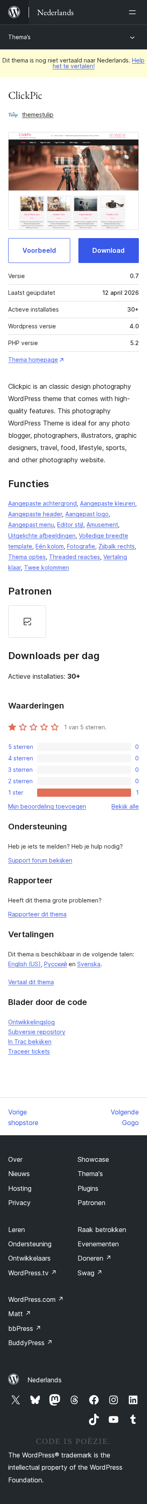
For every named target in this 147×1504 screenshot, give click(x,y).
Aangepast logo (87, 513)
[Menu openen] (134, 12)
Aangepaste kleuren (107, 503)
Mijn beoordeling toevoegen (47, 806)
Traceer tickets (29, 1051)
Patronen (91, 1203)
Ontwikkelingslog (31, 1021)
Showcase (93, 1159)
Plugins (88, 1188)
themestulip (37, 114)
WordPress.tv (32, 1273)
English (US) (24, 963)
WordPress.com (36, 1299)
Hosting (19, 1188)
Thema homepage (33, 359)
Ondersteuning (29, 1244)
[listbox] (73, 621)
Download (108, 250)
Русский (55, 963)
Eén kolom (50, 546)
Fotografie (81, 546)
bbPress (24, 1328)
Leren (16, 1229)
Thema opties (27, 556)
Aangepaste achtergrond (42, 503)
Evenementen (98, 1244)
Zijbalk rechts (116, 546)
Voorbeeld (39, 250)
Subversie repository (36, 1031)
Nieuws (19, 1174)
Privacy (19, 1203)
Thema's (90, 1174)
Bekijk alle (125, 806)
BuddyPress (30, 1343)
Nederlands (44, 1380)
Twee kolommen (46, 567)
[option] (27, 621)
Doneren (94, 1258)
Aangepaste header (35, 513)
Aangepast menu (31, 524)
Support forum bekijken (40, 860)
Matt (19, 1314)
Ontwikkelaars (29, 1258)
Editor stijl (70, 524)
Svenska (88, 963)
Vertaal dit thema (31, 981)
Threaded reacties (74, 556)
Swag (90, 1273)
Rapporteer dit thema (37, 914)
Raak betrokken (102, 1229)
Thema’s (19, 36)
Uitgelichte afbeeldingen (42, 535)
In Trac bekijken (29, 1041)
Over (15, 1159)
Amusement (102, 524)
